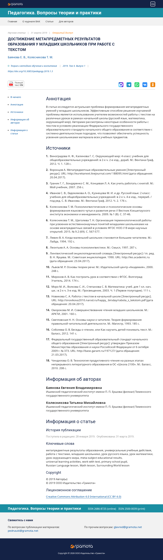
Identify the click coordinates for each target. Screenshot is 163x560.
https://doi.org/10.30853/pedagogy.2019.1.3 (30, 71)
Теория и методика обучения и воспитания (34, 65)
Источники (17, 111)
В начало (16, 97)
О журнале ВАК (31, 21)
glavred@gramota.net (128, 527)
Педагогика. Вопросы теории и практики (54, 12)
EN (152, 4)
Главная (12, 21)
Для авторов (66, 21)
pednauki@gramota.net (23, 530)
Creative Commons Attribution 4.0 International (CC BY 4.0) (83, 496)
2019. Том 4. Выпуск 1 (74, 65)
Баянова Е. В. (17, 57)
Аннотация (17, 104)
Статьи (49, 21)
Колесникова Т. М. (40, 57)
